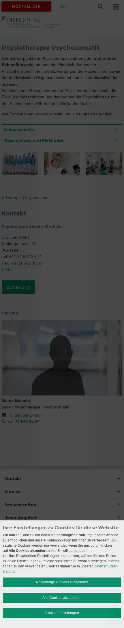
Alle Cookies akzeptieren (62, 598)
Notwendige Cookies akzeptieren (62, 582)
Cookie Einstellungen (62, 613)
